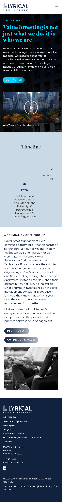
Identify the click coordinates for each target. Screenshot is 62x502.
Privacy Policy (45, 486)
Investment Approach (15, 421)
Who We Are (9, 417)
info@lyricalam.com (13, 462)
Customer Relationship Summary (20, 486)
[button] (56, 6)
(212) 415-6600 (10, 459)
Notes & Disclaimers (14, 433)
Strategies (9, 425)
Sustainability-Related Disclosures (22, 437)
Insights (7, 429)
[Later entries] (56, 184)
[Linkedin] (4, 468)
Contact (7, 441)
